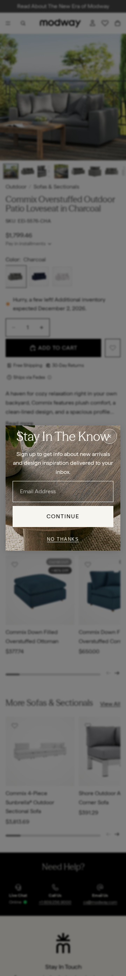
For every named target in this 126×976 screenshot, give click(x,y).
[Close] (109, 436)
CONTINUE (63, 516)
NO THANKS (63, 539)
